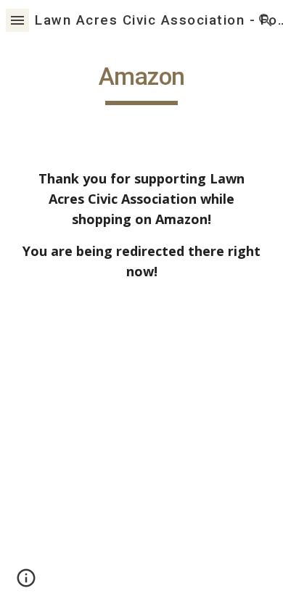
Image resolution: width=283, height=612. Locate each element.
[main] (141, 83)
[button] (17, 20)
